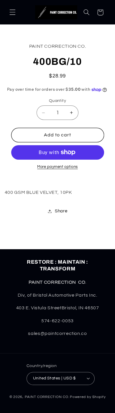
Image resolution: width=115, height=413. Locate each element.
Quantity (57, 101)
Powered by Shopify (88, 397)
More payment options (57, 167)
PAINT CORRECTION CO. (47, 397)
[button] (12, 12)
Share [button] (61, 211)
